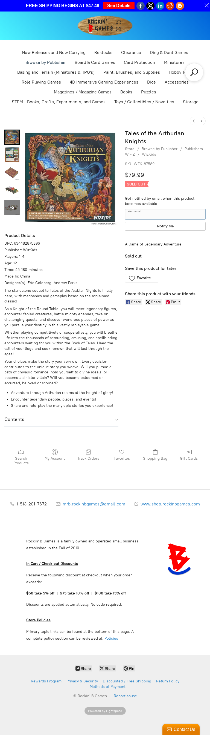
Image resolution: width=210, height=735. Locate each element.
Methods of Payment (108, 686)
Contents (14, 419)
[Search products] (194, 72)
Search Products (21, 460)
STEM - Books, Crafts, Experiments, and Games (59, 101)
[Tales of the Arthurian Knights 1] (12, 154)
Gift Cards (189, 458)
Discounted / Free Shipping (127, 681)
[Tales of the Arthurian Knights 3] (12, 190)
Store (130, 149)
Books (126, 92)
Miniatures (174, 62)
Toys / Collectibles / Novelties (144, 101)
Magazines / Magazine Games (83, 92)
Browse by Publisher (45, 62)
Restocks (103, 52)
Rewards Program (46, 681)
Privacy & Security (82, 681)
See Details (118, 5)
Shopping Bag (155, 458)
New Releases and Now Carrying (54, 52)
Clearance (131, 52)
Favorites (122, 458)
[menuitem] (194, 121)
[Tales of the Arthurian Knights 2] (12, 172)
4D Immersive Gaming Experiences (104, 82)
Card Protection (139, 62)
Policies (111, 638)
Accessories (177, 82)
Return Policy (167, 681)
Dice (151, 82)
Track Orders (88, 458)
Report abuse (125, 696)
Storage (191, 101)
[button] (141, 278)
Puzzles (148, 92)
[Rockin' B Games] (105, 26)
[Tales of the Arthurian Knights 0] (12, 137)
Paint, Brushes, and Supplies (131, 72)
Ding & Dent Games (169, 52)
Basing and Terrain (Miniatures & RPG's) (56, 72)
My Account (55, 458)
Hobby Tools (181, 72)
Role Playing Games (41, 82)
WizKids (149, 154)
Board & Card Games (95, 62)
